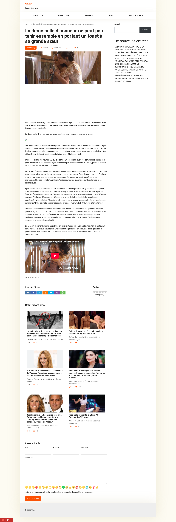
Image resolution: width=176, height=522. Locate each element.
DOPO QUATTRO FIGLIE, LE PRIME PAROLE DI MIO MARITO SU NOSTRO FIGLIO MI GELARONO (130, 70)
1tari (29, 4)
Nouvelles (38, 16)
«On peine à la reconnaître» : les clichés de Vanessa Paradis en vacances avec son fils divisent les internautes (45, 373)
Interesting (64, 16)
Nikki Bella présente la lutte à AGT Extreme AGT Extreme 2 (84, 416)
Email (56, 447)
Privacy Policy (135, 16)
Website (84, 447)
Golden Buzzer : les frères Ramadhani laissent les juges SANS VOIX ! (86, 332)
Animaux (89, 16)
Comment (29, 458)
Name (28, 447)
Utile (111, 16)
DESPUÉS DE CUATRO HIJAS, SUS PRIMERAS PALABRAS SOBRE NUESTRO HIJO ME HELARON (131, 78)
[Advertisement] (66, 103)
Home (27, 24)
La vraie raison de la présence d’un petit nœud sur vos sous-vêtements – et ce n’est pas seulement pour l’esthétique (45, 333)
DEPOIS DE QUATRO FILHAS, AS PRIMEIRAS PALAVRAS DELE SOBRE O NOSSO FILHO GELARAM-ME (131, 61)
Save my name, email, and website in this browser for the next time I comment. (60, 492)
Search (117, 24)
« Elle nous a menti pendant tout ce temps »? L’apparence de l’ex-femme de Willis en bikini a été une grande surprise (87, 374)
